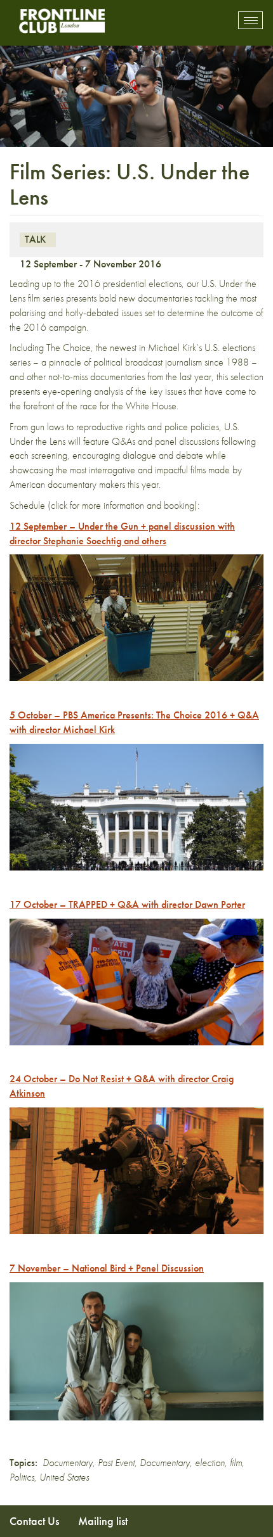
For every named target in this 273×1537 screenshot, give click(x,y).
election (210, 1462)
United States (64, 1477)
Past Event (116, 1462)
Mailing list (103, 1521)
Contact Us (34, 1521)
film (236, 1462)
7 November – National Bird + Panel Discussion (107, 1268)
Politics (22, 1477)
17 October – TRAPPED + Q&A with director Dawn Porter (127, 904)
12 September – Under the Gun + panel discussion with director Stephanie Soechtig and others (122, 533)
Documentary (68, 1462)
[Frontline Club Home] (61, 20)
